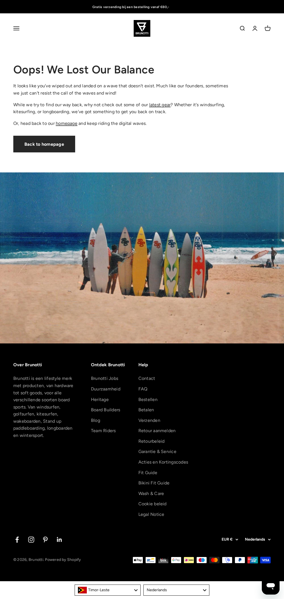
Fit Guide (147, 472)
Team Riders (103, 430)
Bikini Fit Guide (154, 483)
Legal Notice (151, 514)
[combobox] (108, 590)
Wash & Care (151, 493)
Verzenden (149, 420)
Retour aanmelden (157, 430)
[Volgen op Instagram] (31, 539)
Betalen (146, 409)
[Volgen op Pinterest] (45, 539)
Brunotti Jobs (104, 378)
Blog (95, 420)
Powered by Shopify (63, 559)
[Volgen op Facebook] (17, 539)
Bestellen (148, 399)
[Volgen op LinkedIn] (59, 539)
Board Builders (105, 409)
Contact (146, 378)
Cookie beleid (152, 503)
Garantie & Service (157, 451)
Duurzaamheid (105, 389)
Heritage (100, 399)
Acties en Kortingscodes (163, 462)
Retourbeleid (151, 441)
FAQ (143, 389)
